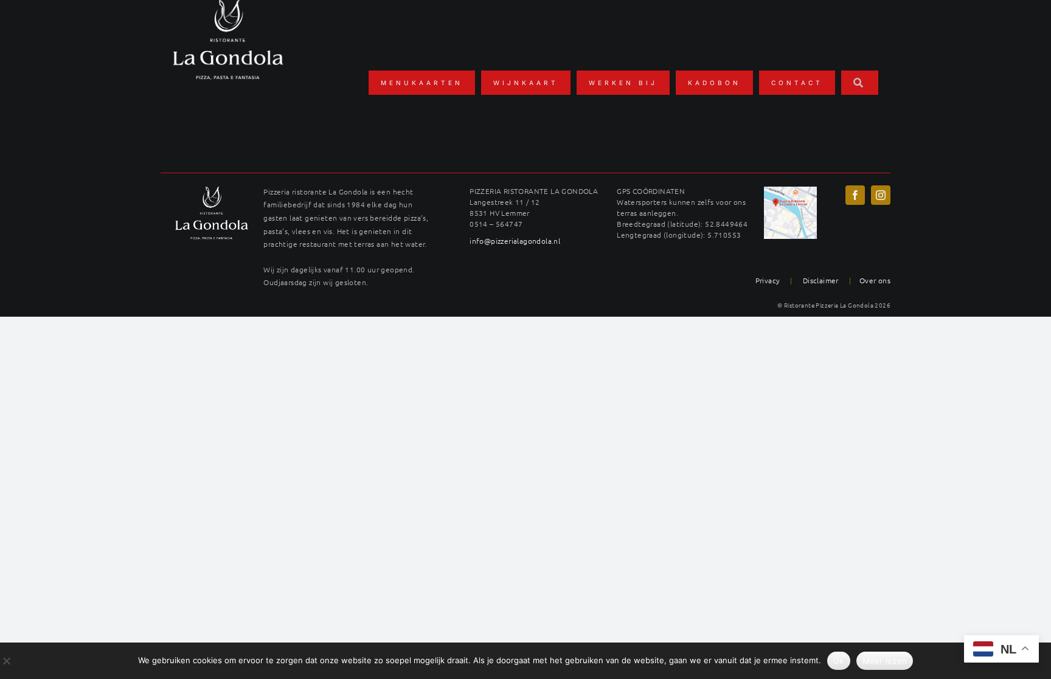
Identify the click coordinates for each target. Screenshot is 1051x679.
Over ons (874, 280)
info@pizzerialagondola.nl (515, 241)
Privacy (767, 280)
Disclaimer (821, 280)
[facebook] (855, 195)
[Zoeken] (859, 83)
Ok (838, 661)
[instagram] (880, 195)
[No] (6, 661)
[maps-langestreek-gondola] (790, 191)
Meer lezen (884, 661)
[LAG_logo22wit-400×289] (211, 191)
